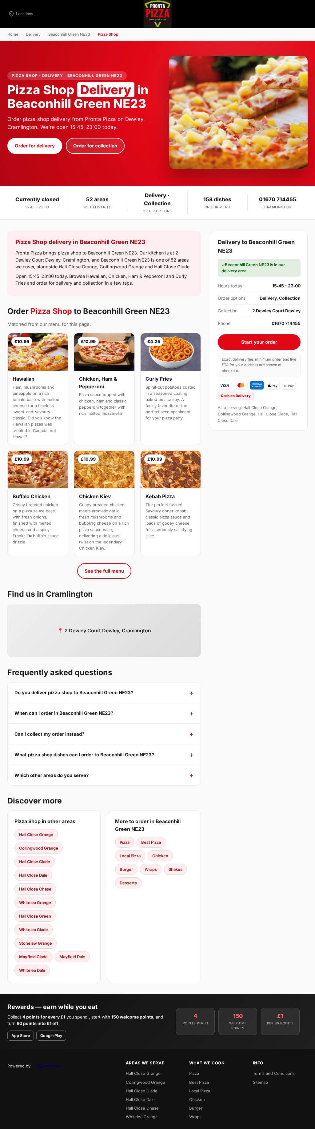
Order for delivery (35, 146)
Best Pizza (151, 842)
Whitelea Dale (32, 970)
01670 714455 (277, 199)
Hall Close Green (35, 916)
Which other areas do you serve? (51, 775)
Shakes (175, 869)
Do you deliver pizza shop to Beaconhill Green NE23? (73, 692)
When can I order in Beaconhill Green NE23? (63, 713)
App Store (20, 1035)
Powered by (18, 1065)
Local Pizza (130, 855)
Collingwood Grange (38, 848)
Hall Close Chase (35, 889)
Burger (126, 869)
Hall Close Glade (34, 861)
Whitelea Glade (33, 929)
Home (12, 34)
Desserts (128, 882)
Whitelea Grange (35, 902)
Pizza (125, 842)
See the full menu (104, 571)
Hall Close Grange (36, 834)
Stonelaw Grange (35, 943)
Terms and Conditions (274, 1073)
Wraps (151, 869)
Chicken (160, 855)
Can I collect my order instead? (49, 734)
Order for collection (95, 146)
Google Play (51, 1035)
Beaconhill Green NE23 (69, 34)
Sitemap (260, 1082)
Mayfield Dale (72, 956)
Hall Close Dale (33, 875)
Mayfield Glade (33, 956)
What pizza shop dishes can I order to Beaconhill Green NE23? (84, 755)
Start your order (259, 342)
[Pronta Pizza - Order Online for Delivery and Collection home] (157, 14)
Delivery (33, 34)
